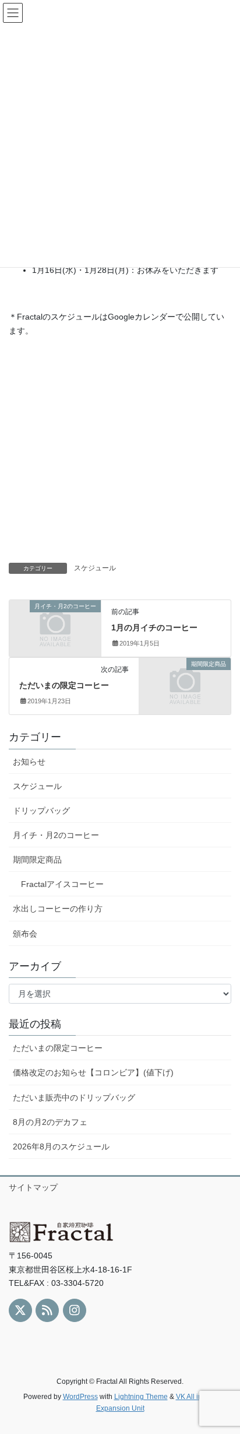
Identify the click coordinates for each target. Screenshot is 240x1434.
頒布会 (25, 933)
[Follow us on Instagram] (74, 1310)
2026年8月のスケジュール (61, 1146)
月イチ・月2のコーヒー (56, 835)
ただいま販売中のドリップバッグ (74, 1097)
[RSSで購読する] (47, 1310)
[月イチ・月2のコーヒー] (55, 627)
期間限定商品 (37, 859)
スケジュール (95, 568)
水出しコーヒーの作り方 (58, 908)
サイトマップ (33, 1187)
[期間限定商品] (185, 685)
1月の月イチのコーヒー (154, 627)
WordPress (80, 1397)
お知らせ (29, 761)
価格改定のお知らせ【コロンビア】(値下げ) (93, 1072)
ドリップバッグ (41, 810)
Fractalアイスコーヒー (62, 884)
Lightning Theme (141, 1397)
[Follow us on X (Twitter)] (20, 1310)
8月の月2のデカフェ (50, 1122)
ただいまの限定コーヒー (64, 685)
